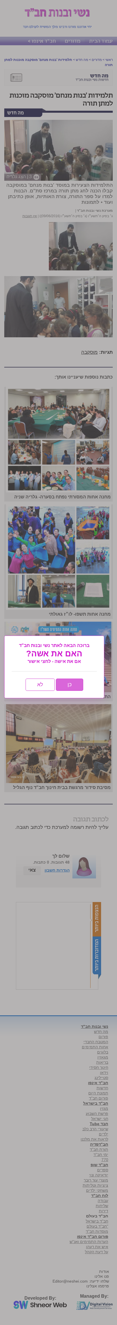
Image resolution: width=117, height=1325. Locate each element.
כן (70, 684)
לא (40, 684)
